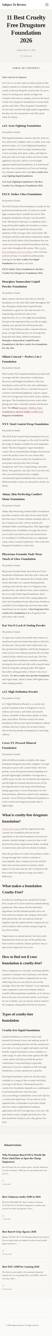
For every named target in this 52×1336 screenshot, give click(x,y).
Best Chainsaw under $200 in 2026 (21, 1196)
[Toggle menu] (47, 5)
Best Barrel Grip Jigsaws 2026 (19, 1231)
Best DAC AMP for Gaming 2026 (20, 1266)
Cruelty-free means (11, 829)
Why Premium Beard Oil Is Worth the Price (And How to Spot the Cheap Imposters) (23, 1158)
